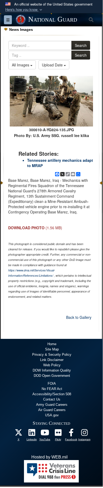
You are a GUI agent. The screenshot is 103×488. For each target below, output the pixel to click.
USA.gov (52, 415)
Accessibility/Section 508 (51, 394)
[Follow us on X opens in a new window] (18, 434)
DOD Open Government (52, 376)
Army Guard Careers (51, 405)
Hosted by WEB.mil (49, 457)
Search (81, 45)
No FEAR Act (52, 389)
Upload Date (53, 64)
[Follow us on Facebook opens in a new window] (71, 434)
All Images (21, 64)
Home (51, 344)
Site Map (52, 349)
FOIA (52, 383)
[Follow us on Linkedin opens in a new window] (31, 434)
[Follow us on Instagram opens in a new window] (84, 434)
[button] (24, 9)
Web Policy (52, 365)
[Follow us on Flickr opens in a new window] (58, 434)
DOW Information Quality (52, 370)
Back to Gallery (78, 317)
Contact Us (51, 399)
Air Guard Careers (52, 410)
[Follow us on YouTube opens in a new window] (44, 434)
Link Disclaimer (51, 360)
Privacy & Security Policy (51, 355)
